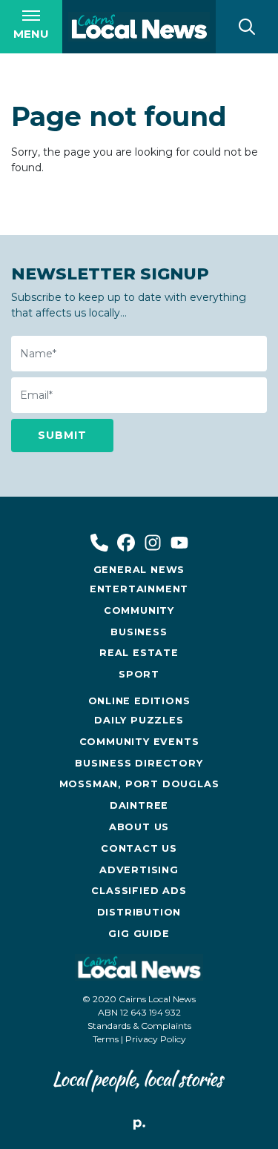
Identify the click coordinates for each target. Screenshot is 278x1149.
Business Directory (138, 763)
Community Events (139, 741)
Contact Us (139, 848)
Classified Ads (138, 890)
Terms (106, 1038)
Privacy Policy (155, 1038)
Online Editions (139, 700)
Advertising (139, 869)
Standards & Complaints (139, 1025)
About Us (139, 826)
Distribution (139, 912)
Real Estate (139, 652)
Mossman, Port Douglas (139, 783)
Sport (139, 674)
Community (139, 610)
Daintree (139, 805)
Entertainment (139, 589)
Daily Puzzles (138, 720)
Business (138, 632)
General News (139, 569)
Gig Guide (138, 933)
